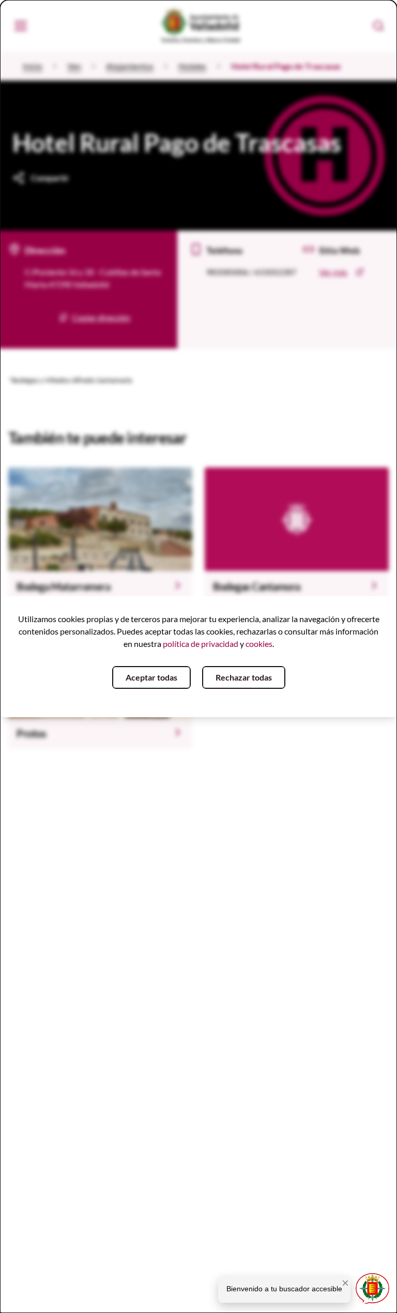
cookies (259, 643)
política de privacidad (200, 643)
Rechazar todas (244, 677)
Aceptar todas (151, 677)
